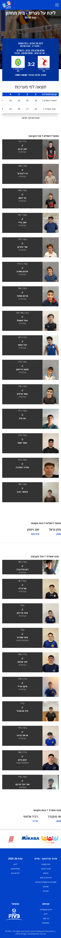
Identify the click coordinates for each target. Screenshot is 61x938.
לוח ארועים (15, 873)
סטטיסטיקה (15, 868)
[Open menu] (57, 5)
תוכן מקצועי (45, 864)
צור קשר (46, 918)
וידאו (46, 914)
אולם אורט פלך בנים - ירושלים (30, 50)
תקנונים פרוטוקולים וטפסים (45, 882)
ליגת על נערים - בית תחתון (30, 43)
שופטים (46, 886)
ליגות (15, 864)
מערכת (46, 891)
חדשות (45, 873)
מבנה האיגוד (46, 868)
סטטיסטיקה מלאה (31, 117)
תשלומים (45, 923)
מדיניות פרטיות (46, 877)
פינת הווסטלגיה (46, 909)
